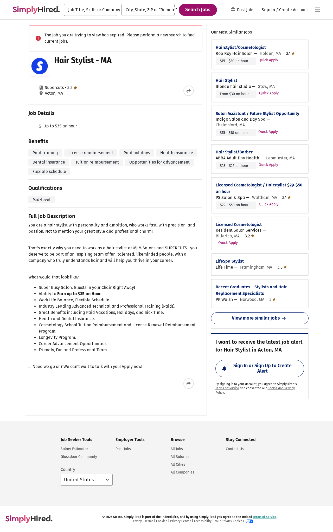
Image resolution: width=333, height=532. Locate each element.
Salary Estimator (74, 449)
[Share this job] (188, 91)
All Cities (178, 464)
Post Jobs (245, 9)
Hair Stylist (226, 80)
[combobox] (90, 10)
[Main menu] (317, 10)
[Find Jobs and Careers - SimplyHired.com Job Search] (36, 10)
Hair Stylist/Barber (234, 152)
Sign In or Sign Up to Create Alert (262, 368)
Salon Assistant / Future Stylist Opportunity (257, 113)
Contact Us (235, 449)
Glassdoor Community (79, 457)
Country (68, 469)
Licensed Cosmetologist (239, 224)
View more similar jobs (256, 318)
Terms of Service (227, 388)
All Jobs (177, 449)
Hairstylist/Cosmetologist (241, 47)
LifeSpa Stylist (230, 261)
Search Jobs (197, 9)
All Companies (182, 472)
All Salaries (180, 457)
